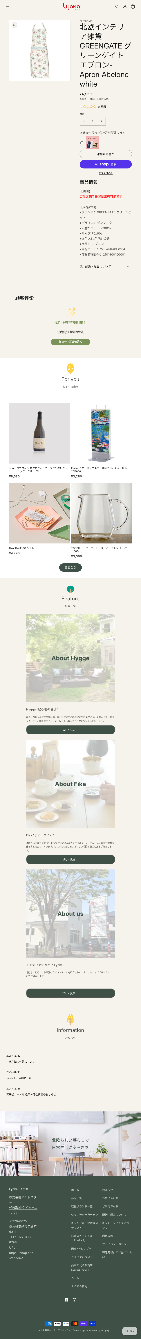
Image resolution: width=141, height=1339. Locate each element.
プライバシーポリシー (115, 1244)
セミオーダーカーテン (84, 1214)
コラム (75, 1278)
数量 (82, 113)
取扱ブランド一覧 (82, 1206)
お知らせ (107, 1189)
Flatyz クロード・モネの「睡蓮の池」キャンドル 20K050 (99, 470)
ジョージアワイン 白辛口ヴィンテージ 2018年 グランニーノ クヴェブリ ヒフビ (38, 470)
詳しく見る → (70, 730)
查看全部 (70, 567)
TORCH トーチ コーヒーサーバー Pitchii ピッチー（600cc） (100, 550)
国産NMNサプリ (81, 1248)
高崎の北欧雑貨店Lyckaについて (82, 1267)
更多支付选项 (106, 173)
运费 (106, 99)
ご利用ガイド (110, 1206)
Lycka (85, 1330)
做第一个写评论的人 (70, 342)
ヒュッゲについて (82, 1256)
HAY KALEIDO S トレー (23, 548)
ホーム (75, 1189)
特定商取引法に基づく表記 (117, 1254)
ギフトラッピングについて (115, 1225)
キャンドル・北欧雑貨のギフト (84, 1225)
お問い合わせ (110, 1198)
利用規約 (107, 1235)
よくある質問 (79, 1286)
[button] (8, 7)
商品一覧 (76, 1198)
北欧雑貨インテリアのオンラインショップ (61, 1330)
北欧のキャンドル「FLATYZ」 (82, 1238)
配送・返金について (114, 1214)
